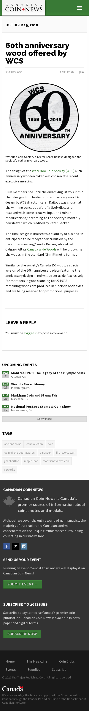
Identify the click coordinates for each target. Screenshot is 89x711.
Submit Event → (22, 584)
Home (10, 661)
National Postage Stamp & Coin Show (41, 406)
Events (11, 669)
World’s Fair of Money (28, 384)
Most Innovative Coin (56, 461)
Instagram (24, 546)
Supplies (34, 669)
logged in (31, 333)
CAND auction (34, 444)
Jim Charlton (11, 461)
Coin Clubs (67, 661)
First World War (65, 452)
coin (50, 444)
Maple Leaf (31, 461)
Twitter (15, 546)
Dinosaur (45, 452)
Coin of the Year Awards (19, 452)
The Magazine (37, 661)
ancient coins (12, 444)
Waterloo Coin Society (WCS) (53, 171)
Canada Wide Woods (41, 249)
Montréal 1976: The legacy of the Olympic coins (48, 373)
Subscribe (59, 669)
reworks (9, 469)
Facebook (6, 546)
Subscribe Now (22, 634)
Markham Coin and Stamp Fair (34, 395)
